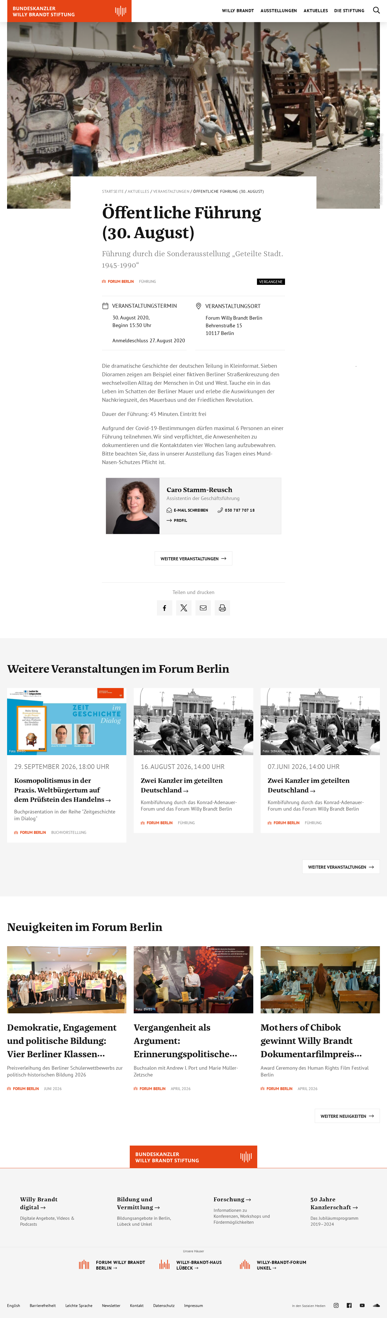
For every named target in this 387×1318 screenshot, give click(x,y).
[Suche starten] (372, 11)
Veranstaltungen (171, 191)
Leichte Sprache (78, 1305)
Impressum (193, 1305)
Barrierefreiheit (43, 1305)
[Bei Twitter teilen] (184, 608)
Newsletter (111, 1305)
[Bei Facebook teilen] (164, 608)
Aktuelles (138, 191)
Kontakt (137, 1305)
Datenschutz (164, 1305)
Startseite (113, 191)
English (13, 1305)
